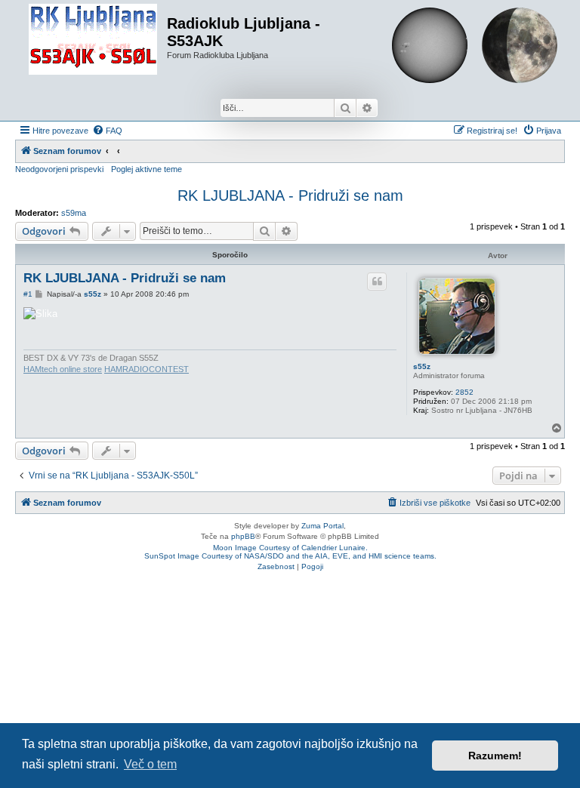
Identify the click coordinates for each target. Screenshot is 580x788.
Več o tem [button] (150, 764)
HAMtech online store (62, 369)
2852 (464, 392)
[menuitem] (107, 131)
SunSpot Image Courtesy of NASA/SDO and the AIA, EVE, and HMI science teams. (290, 556)
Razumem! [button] (495, 756)
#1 (27, 294)
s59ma (73, 212)
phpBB (243, 536)
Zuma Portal (322, 526)
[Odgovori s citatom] (377, 281)
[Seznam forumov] (93, 40)
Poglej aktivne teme (146, 169)
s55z (421, 366)
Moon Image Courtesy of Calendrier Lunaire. (290, 547)
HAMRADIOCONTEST (146, 369)
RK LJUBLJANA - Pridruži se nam (290, 195)
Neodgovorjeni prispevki (59, 169)
